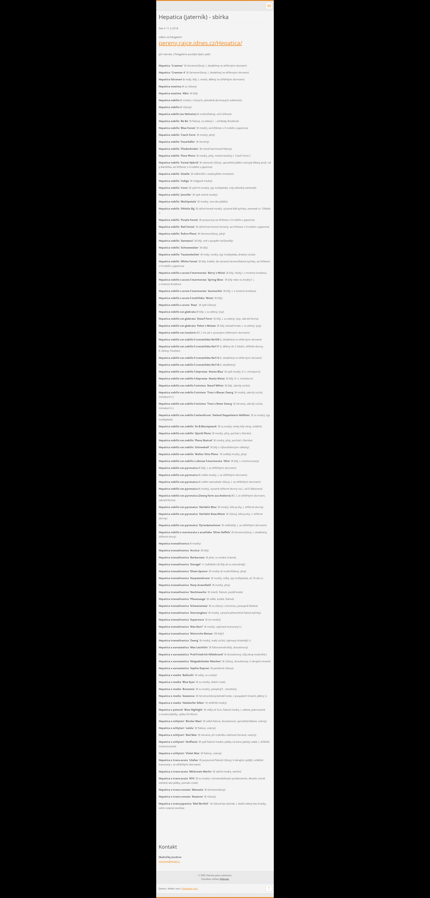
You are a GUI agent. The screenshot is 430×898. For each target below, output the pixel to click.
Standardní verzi (190, 888)
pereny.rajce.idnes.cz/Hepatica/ (200, 43)
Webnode (224, 879)
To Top (269, 888)
